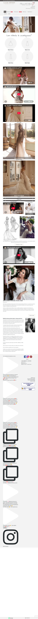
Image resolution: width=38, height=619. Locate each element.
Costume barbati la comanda (31, 413)
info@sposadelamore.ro (33, 7)
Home (5, 11)
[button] (5, 24)
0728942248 (28, 617)
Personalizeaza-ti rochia (19, 279)
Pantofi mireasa (30, 11)
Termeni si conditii (32, 415)
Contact (9, 13)
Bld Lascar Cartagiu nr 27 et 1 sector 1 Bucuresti (30, 8)
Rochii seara (24, 11)
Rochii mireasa (9, 11)
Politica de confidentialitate (31, 414)
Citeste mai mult (31, 350)
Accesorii (5, 13)
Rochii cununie (16, 11)
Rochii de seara (33, 412)
